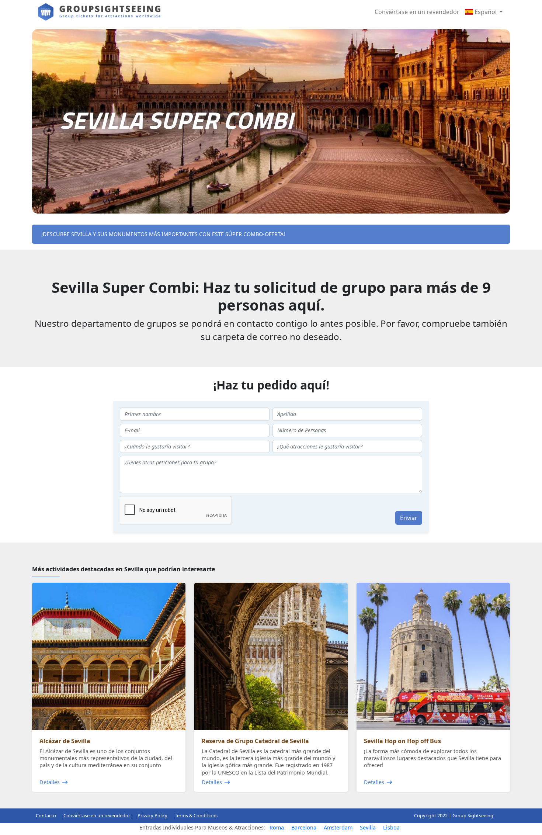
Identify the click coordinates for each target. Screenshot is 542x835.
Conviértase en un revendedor (417, 12)
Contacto (46, 815)
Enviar (408, 518)
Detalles (49, 782)
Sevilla (368, 827)
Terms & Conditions (196, 815)
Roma (277, 827)
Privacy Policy (152, 815)
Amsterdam (338, 827)
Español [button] (485, 12)
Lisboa (391, 827)
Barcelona (303, 827)
